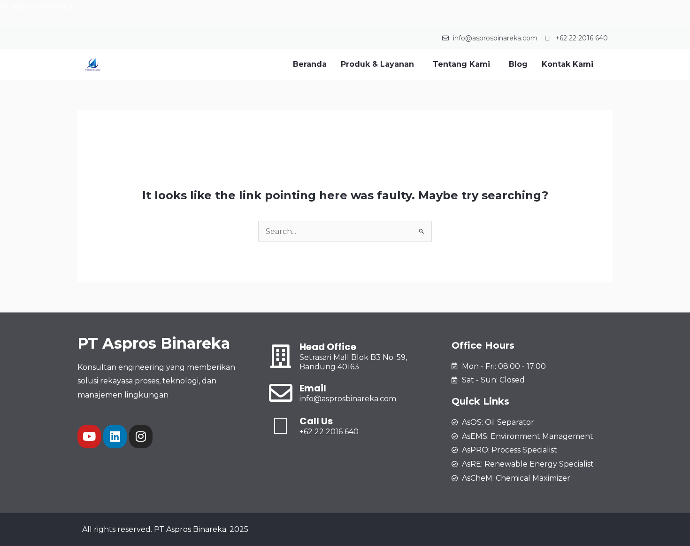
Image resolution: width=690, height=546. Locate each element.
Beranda (310, 64)
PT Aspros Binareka (36, 6)
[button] (380, 64)
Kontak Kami (567, 64)
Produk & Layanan (377, 64)
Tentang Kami (461, 64)
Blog (518, 64)
